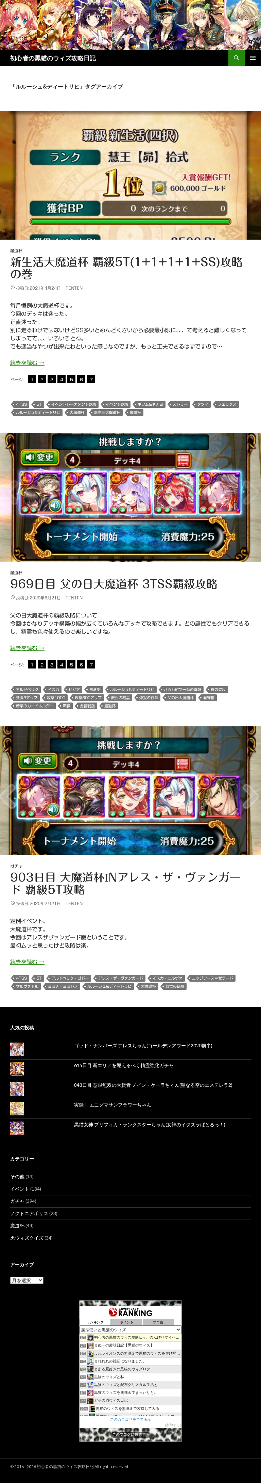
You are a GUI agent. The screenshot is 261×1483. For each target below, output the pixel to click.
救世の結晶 (120, 697)
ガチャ (16, 866)
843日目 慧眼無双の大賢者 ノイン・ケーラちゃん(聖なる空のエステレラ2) (153, 1085)
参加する (173, 1425)
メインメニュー (253, 58)
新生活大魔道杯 (107, 412)
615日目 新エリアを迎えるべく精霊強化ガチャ (124, 1065)
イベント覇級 (117, 404)
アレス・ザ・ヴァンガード (120, 978)
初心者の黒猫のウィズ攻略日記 (53, 58)
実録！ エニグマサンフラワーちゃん (112, 1105)
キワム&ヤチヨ (150, 404)
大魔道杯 (77, 412)
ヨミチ (95, 689)
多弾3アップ (26, 697)
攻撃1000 (56, 697)
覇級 (66, 706)
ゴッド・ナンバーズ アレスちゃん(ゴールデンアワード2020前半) (143, 1045)
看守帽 (208, 697)
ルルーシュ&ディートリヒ (38, 412)
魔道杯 (16, 250)
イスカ (53, 689)
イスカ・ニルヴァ (167, 978)
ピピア (74, 689)
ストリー (180, 404)
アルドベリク (27, 689)
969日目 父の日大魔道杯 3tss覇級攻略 (114, 584)
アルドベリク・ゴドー (70, 978)
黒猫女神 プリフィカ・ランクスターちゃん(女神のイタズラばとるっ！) (149, 1124)
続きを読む (27, 363)
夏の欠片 (218, 689)
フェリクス (227, 404)
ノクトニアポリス (29, 1213)
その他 (17, 1176)
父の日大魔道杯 (181, 697)
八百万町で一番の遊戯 (182, 689)
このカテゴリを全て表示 (130, 1419)
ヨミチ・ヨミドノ (63, 986)
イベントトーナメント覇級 (73, 404)
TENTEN (74, 288)
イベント (19, 1189)
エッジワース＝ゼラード (212, 978)
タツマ (202, 404)
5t (39, 404)
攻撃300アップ (88, 697)
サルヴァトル (27, 986)
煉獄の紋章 (148, 697)
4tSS (21, 404)
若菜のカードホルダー (34, 706)
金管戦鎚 (87, 706)
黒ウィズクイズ (27, 1238)
